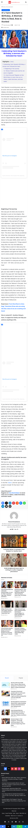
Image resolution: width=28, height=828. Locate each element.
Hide (12, 61)
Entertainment (9, 6)
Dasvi (10, 482)
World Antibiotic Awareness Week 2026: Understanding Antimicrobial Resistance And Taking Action (18, 704)
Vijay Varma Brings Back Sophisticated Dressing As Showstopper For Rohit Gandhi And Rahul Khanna (20, 612)
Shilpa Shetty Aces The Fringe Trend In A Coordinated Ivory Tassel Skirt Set (6, 611)
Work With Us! (23, 813)
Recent (7, 678)
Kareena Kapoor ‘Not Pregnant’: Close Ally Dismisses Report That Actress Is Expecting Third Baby (20, 592)
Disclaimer (7, 815)
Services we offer (14, 818)
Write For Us (14, 815)
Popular (21, 678)
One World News (14, 493)
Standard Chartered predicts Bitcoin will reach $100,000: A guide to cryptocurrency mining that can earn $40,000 (18, 694)
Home (4, 6)
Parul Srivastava (7, 25)
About (17, 813)
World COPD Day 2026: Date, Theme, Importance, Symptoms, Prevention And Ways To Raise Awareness (18, 685)
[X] (14, 529)
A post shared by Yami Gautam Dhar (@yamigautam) (15, 175)
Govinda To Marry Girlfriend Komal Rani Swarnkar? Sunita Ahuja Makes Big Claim (20, 631)
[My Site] (14, 2)
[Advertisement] (14, 194)
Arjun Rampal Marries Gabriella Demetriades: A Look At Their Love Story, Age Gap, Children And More (7, 593)
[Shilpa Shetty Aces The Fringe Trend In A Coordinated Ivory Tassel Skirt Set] (7, 604)
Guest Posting (8, 813)
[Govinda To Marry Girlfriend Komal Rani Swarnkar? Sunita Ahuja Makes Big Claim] (21, 623)
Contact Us (20, 815)
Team (14, 813)
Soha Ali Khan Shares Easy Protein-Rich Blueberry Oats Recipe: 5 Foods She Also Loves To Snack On (7, 632)
